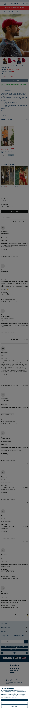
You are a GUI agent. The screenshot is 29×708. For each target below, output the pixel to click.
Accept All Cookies (14, 700)
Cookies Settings (14, 706)
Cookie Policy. (14, 697)
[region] (14, 697)
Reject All (14, 703)
